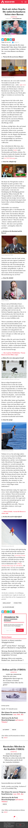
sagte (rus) (22, 85)
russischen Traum (20, 555)
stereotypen (17, 603)
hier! (7, 826)
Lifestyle (14, 17)
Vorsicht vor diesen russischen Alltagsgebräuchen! (11, 641)
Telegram (16, 42)
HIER (5, 737)
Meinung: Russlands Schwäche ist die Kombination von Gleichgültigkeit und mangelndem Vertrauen (14, 653)
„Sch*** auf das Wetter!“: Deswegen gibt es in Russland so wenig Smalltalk (13, 647)
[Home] (2, 2)
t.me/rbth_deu (18, 714)
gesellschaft (7, 603)
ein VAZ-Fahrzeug (9, 158)
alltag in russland (8, 607)
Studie (15, 150)
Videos (14, 729)
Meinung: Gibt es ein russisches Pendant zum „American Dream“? (12, 659)
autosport (6, 729)
